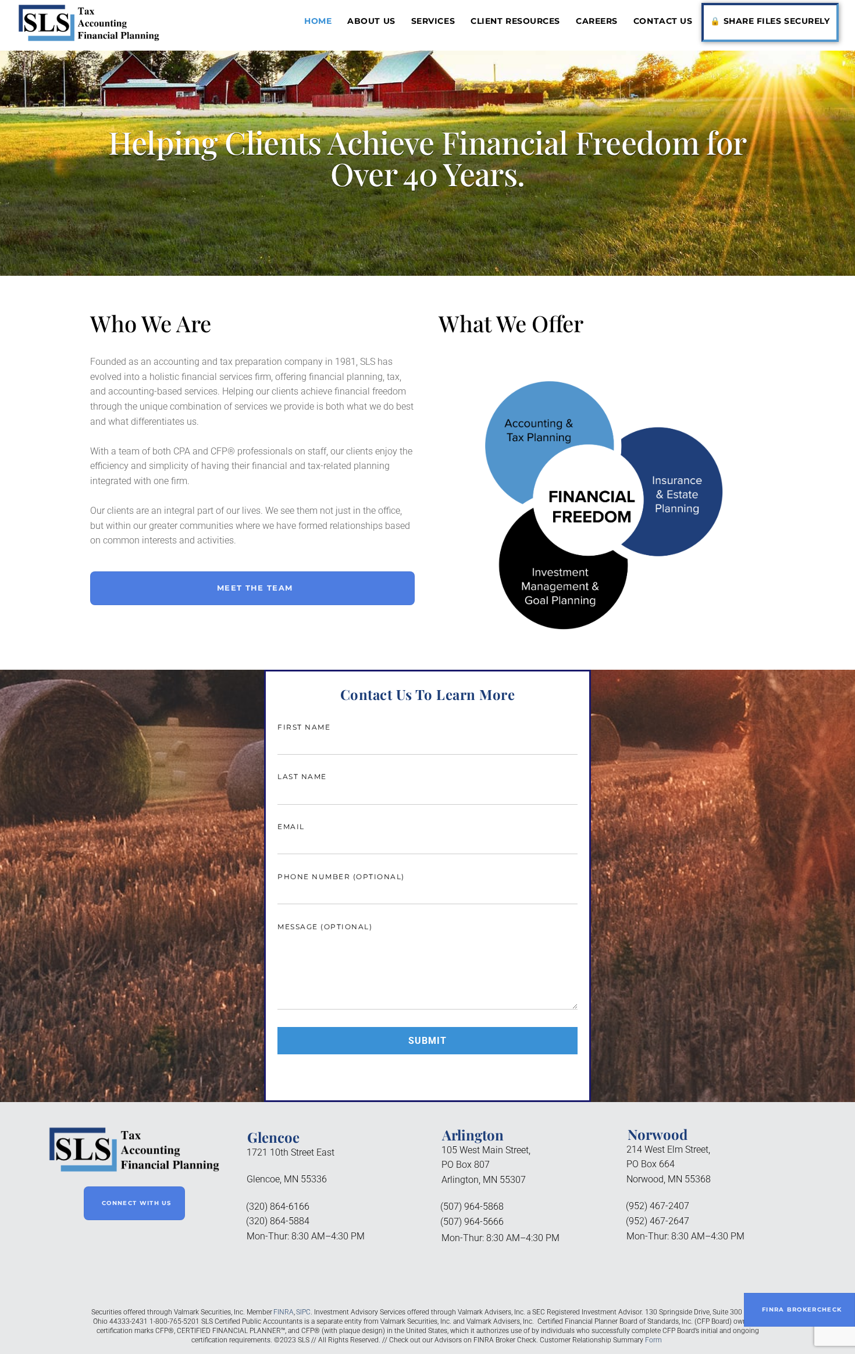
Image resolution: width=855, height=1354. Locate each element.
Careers (597, 21)
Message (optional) (324, 926)
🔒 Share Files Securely (769, 21)
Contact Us (662, 21)
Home (318, 21)
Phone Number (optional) (341, 876)
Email (291, 826)
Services (433, 21)
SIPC (303, 1312)
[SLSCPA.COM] (89, 38)
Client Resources (515, 21)
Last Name (302, 776)
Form (653, 1340)
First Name (303, 727)
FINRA (283, 1312)
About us (371, 21)
